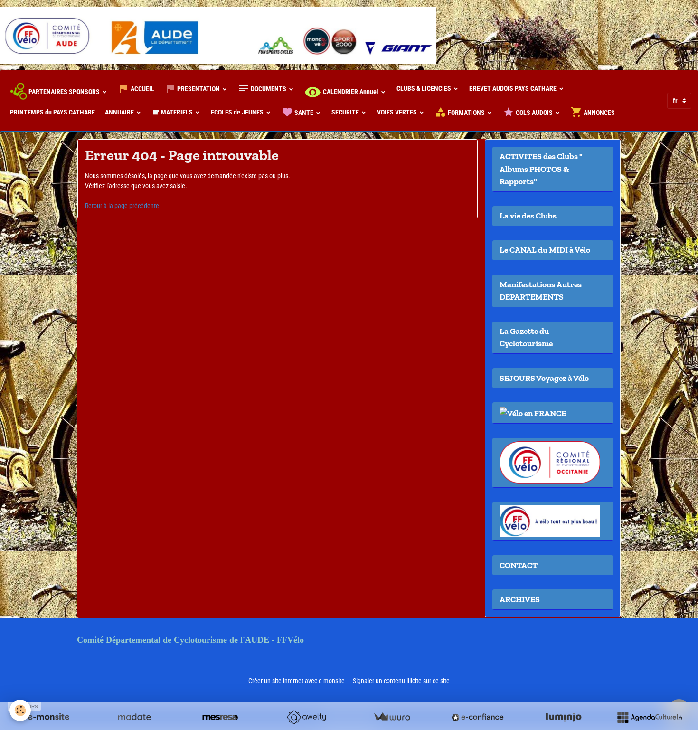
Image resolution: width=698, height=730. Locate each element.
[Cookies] (20, 710)
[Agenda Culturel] (649, 717)
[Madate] (134, 717)
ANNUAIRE (120, 112)
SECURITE (345, 112)
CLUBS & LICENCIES (424, 88)
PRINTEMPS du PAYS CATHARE (52, 112)
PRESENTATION (198, 89)
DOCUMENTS (268, 89)
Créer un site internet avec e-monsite (296, 680)
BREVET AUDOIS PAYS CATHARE (513, 88)
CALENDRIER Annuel (350, 91)
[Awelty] (306, 717)
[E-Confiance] (477, 717)
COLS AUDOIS (534, 112)
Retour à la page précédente (122, 205)
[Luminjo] (563, 717)
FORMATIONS (466, 112)
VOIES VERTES (397, 112)
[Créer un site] (48, 717)
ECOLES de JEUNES (238, 112)
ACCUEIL (141, 89)
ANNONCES (598, 112)
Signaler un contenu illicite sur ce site (401, 680)
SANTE (304, 112)
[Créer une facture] (391, 717)
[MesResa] (220, 717)
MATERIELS (177, 112)
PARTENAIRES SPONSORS (64, 91)
